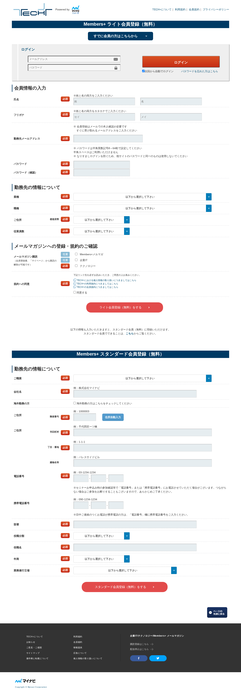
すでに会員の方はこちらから (116, 36)
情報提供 (77, 647)
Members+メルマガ (91, 254)
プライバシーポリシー (216, 9)
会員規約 (194, 9)
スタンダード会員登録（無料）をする (120, 586)
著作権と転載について (37, 658)
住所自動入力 (113, 417)
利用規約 (180, 9)
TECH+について (162, 9)
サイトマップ (33, 653)
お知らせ (30, 642)
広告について (80, 653)
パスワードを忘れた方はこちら (199, 71)
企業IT (84, 260)
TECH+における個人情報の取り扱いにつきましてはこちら (106, 280)
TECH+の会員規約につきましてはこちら (97, 287)
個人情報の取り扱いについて (87, 658)
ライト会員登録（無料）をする (120, 307)
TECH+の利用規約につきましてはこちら (97, 283)
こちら (130, 333)
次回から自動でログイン (159, 71)
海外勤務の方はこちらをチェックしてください (104, 403)
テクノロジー (88, 265)
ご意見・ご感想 (34, 647)
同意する (82, 292)
